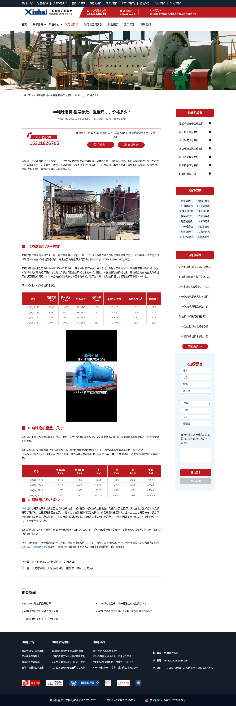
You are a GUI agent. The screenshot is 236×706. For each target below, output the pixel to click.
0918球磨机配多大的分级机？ (195, 296)
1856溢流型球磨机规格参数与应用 (197, 326)
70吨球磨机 (37, 546)
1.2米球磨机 (187, 226)
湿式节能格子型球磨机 (191, 123)
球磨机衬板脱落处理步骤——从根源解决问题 (203, 316)
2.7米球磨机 (203, 216)
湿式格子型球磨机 (188, 132)
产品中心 (54, 24)
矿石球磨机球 (128, 3)
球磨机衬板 (95, 3)
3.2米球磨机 (203, 231)
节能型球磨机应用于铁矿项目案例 (68, 662)
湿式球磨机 (111, 3)
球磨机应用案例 (93, 24)
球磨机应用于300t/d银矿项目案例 (68, 656)
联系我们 (145, 24)
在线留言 (102, 144)
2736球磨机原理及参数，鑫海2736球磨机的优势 (204, 306)
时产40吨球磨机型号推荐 (37, 603)
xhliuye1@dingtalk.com (176, 660)
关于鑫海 (38, 24)
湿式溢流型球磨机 (188, 140)
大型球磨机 (186, 201)
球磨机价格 (42, 3)
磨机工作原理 (78, 3)
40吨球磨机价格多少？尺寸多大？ (42, 619)
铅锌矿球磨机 (186, 211)
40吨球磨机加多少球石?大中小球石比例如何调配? (125, 611)
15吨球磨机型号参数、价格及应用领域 (199, 266)
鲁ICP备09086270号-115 (120, 700)
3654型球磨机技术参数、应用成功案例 (112, 656)
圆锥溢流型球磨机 (188, 157)
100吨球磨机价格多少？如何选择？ (198, 286)
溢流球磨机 (175, 3)
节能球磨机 (159, 3)
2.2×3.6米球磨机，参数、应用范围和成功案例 (116, 667)
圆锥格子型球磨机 (188, 165)
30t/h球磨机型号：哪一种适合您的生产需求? (122, 603)
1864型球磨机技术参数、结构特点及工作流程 (203, 336)
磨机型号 (144, 3)
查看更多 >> (195, 346)
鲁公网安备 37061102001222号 (168, 700)
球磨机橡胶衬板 (187, 173)
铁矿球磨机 (186, 231)
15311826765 (44, 143)
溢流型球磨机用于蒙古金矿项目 (67, 650)
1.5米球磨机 (203, 221)
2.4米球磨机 (203, 206)
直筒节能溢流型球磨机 (191, 148)
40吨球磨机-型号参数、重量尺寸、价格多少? (74, 95)
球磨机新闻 (71, 24)
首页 (24, 24)
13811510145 (128, 13)
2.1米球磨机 (187, 206)
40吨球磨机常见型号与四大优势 (41, 611)
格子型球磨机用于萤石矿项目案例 (68, 667)
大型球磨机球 (60, 3)
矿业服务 (113, 24)
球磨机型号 (186, 216)
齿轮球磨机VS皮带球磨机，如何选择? (53, 561)
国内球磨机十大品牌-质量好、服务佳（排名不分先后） (63, 568)
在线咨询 (133, 144)
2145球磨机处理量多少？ (105, 650)
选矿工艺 (129, 24)
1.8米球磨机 (203, 211)
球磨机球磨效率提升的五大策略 (196, 276)
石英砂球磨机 (186, 237)
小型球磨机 (203, 226)
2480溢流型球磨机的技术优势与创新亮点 (113, 662)
